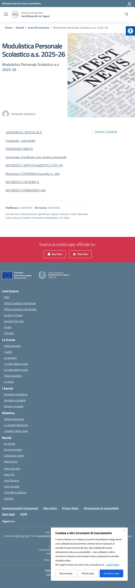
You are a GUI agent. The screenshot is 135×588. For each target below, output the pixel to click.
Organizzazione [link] (13, 376)
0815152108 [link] (22, 536)
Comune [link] (9, 333)
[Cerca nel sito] (126, 14)
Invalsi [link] (7, 327)
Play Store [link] (82, 254)
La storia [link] (9, 382)
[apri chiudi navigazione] (6, 14)
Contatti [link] (9, 498)
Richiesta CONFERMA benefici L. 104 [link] (33, 174)
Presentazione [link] (12, 346)
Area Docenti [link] (11, 480)
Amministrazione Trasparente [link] (20, 508)
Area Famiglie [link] (12, 486)
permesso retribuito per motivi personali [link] (36, 157)
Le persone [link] (10, 358)
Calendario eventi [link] (14, 455)
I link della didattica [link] (15, 492)
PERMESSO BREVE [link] (19, 149)
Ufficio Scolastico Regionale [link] (20, 303)
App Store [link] (56, 254)
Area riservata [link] (12, 468)
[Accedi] (129, 3)
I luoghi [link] (8, 352)
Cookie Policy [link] (112, 564)
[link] (130, 30)
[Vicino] (124, 530)
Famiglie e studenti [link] (15, 400)
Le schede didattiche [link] (16, 425)
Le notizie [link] (9, 443)
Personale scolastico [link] (16, 394)
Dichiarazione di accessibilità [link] (101, 508)
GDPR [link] (23, 514)
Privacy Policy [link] (70, 508)
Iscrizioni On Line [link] (14, 321)
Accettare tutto (111, 573)
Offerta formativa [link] (14, 419)
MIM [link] (6, 297)
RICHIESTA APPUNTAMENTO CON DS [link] (34, 165)
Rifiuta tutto (88, 573)
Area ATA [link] (9, 474)
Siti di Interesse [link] (13, 449)
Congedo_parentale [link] (21, 141)
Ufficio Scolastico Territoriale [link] (20, 309)
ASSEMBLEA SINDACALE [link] (24, 132)
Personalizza (65, 573)
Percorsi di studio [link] (13, 406)
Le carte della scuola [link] (16, 370)
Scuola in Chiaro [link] (13, 315)
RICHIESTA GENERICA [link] (22, 182)
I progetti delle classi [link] (16, 431)
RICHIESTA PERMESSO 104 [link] (26, 190)
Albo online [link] (10, 461)
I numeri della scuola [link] (16, 364)
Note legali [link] (8, 514)
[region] (89, 554)
